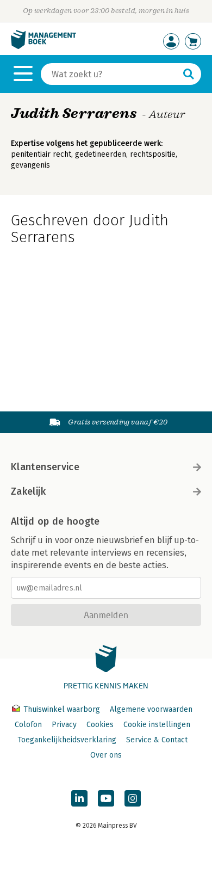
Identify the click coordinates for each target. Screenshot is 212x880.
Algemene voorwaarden (151, 709)
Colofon (28, 724)
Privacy (64, 724)
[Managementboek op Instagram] (132, 798)
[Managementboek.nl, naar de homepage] (43, 46)
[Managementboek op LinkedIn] (79, 798)
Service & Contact (157, 739)
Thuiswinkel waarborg (61, 709)
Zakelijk (28, 491)
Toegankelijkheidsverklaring (66, 739)
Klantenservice (45, 467)
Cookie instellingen (156, 724)
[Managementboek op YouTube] (106, 798)
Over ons (106, 755)
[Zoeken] (188, 74)
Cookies (100, 724)
